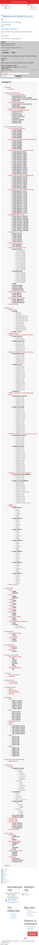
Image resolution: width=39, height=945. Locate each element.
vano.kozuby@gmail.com (13, 902)
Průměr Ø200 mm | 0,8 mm (19, 181)
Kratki (14, 849)
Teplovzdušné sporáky (15, 656)
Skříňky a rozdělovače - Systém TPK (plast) (21, 335)
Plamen (14, 661)
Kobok (14, 618)
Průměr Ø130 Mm (17, 131)
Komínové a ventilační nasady (17, 247)
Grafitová (22, 774)
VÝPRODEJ (8, 87)
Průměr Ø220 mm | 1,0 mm (19, 207)
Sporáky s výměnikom (15, 667)
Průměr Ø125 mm (17, 529)
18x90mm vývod (20, 390)
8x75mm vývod (20, 344)
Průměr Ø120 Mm (17, 130)
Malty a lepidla (13, 690)
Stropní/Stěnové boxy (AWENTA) (21, 474)
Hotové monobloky (14, 675)
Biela (21, 771)
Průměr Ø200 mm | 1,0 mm (19, 205)
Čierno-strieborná (21, 799)
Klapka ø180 (15, 754)
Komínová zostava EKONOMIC (17, 108)
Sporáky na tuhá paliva (11, 655)
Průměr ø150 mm (17, 236)
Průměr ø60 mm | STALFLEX (20, 216)
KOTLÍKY (14, 854)
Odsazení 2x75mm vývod (23, 492)
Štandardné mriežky (18, 768)
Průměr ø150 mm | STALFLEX (20, 225)
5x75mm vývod (20, 366)
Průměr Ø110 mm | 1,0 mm (19, 194)
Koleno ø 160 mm (17, 705)
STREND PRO (15, 836)
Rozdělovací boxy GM (18, 407)
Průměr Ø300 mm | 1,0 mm (19, 210)
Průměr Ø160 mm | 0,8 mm (19, 178)
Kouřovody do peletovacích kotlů (14, 759)
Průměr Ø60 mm (16, 293)
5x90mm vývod (20, 379)
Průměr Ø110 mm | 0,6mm (19, 155)
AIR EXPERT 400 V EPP (22, 316)
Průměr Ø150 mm (17, 540)
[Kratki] (3, 877)
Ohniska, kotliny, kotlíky (16, 850)
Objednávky (31, 915)
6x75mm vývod (20, 342)
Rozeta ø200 (15, 744)
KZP (13, 658)
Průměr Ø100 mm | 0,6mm (19, 153)
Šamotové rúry (16, 113)
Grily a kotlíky (9, 833)
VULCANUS (15, 847)
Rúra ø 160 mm (16, 716)
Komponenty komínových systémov (19, 110)
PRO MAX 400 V (20, 324)
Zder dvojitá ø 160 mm (18, 730)
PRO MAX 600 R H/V (21, 330)
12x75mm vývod (20, 347)
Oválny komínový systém (16, 243)
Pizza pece (8, 673)
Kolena (11, 699)
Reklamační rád (31, 927)
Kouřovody (8, 697)
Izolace (11, 504)
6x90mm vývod (20, 380)
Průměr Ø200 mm (17, 562)
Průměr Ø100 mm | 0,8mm (19, 183)
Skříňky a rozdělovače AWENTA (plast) (19, 473)
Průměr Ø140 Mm (21, 257)
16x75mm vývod (20, 349)
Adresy (29, 914)
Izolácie (11, 689)
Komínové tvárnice (17, 112)
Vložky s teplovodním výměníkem (18, 621)
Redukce (18, 514)
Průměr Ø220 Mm (21, 265)
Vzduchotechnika (14, 821)
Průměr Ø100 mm (17, 518)
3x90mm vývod (20, 363)
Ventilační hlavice (17, 271)
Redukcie (11, 722)
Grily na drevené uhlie (15, 841)
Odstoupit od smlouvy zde (32, 933)
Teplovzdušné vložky (14, 616)
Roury (17, 509)
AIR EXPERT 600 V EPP (22, 317)
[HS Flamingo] (5, 881)
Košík (13, 52)
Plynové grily (12, 835)
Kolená (18, 510)
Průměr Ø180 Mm (17, 136)
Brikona (14, 648)
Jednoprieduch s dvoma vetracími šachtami (24, 99)
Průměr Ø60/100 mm (18, 299)
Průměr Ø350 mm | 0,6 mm (19, 172)
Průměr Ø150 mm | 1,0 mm (19, 200)
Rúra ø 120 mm (16, 712)
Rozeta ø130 (15, 738)
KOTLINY (14, 855)
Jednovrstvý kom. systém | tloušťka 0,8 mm (21, 175)
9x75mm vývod (20, 346)
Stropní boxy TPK (17, 336)
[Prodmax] (4, 869)
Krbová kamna (9, 631)
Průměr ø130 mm (17, 235)
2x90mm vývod (20, 361)
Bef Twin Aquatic (21, 627)
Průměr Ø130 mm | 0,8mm (19, 186)
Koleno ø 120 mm (17, 701)
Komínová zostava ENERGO (16, 102)
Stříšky (14, 283)
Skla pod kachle (13, 820)
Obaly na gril (16, 858)
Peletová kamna (10, 645)
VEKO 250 (18, 314)
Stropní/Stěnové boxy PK (19, 435)
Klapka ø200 (15, 755)
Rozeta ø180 (15, 743)
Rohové (11, 594)
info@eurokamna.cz (12, 901)
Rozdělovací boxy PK (18, 446)
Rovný (17, 803)
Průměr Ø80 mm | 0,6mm (19, 152)
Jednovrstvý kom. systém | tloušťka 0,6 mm (21, 150)
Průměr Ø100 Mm (21, 252)
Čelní (10, 590)
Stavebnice (12, 676)
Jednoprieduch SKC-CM (18, 96)
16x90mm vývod (20, 388)
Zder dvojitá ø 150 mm (18, 729)
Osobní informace (32, 912)
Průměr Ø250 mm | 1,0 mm (19, 208)
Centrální (15, 311)
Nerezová (22, 776)
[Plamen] (4, 879)
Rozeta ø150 (15, 740)
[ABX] (3, 872)
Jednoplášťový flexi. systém (16, 214)
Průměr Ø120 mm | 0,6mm (19, 156)
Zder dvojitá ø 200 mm (18, 733)
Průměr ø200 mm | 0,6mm (19, 166)
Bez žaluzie (19, 770)
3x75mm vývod (20, 339)
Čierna (21, 773)
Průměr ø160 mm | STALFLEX (20, 227)
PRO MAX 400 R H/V (21, 328)
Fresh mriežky (16, 792)
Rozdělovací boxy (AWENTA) (20, 481)
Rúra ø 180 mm (16, 718)
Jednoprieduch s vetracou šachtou (22, 97)
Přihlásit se (35, 9)
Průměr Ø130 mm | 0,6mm (19, 158)
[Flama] (3, 882)
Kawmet (14, 620)
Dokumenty (14, 917)
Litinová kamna (13, 638)
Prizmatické (12, 609)
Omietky (11, 693)
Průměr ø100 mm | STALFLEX (20, 219)
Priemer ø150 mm (17, 826)
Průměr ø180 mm (17, 240)
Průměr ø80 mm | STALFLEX (20, 218)
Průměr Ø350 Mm (21, 269)
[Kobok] (3, 876)
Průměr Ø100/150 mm (18, 302)
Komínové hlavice (17, 249)
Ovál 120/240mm (17, 246)
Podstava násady (17, 285)
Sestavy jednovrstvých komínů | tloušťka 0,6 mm (23, 139)
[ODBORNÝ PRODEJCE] (1, 26)
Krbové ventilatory (14, 829)
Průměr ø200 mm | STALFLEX (20, 230)
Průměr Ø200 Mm (17, 137)
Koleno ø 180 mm (17, 707)
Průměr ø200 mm (17, 241)
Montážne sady (16, 123)
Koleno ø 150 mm (17, 704)
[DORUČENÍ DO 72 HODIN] (2, 19)
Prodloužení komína (18, 290)
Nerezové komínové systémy (13, 127)
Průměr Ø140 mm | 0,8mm (19, 188)
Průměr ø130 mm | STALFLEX (20, 222)
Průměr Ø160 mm (17, 551)
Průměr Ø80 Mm (20, 251)
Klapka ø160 (15, 752)
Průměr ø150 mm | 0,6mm (19, 161)
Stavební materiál (10, 687)
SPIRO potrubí (13, 506)
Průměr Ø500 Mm (21, 282)
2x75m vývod (19, 338)
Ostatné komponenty (18, 116)
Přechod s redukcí (17, 287)
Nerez (21, 807)
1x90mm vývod (20, 360)
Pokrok (14, 666)
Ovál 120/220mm (17, 244)
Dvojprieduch (16, 101)
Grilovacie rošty (16, 861)
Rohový (18, 809)
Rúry (10, 710)
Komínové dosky (17, 121)
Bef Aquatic (19, 626)
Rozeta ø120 (15, 737)
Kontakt (13, 918)
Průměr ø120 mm (17, 233)
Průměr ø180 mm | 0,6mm (19, 164)
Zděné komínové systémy (12, 93)
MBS (13, 664)
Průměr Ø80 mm (16, 294)
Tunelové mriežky (17, 801)
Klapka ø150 (15, 751)
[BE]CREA (8, 942)
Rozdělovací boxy (17, 364)
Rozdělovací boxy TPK (18, 341)
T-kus (17, 512)
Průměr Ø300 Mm (21, 268)
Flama (14, 634)
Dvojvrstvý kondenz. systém (17, 298)
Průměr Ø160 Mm (17, 134)
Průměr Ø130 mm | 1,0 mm (19, 197)
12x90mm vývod (20, 385)
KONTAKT (5, 36)
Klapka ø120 (15, 748)
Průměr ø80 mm (13, 761)
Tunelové (11, 602)
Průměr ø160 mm (17, 238)
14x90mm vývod (20, 386)
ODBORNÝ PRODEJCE (9, 29)
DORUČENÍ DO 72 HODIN (11, 22)
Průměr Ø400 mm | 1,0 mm (19, 213)
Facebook (26, 893)
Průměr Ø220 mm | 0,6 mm (19, 167)
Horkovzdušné (13, 646)
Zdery (10, 724)
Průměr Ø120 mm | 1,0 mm (19, 196)
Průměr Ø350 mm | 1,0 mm (19, 211)
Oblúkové (11, 605)
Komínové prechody (14, 721)
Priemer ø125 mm (17, 825)
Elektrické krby (9, 680)
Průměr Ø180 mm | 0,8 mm (19, 180)
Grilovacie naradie (17, 860)
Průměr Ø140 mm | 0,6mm (19, 159)
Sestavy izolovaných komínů (17, 128)
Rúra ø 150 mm (16, 715)
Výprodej (11, 89)
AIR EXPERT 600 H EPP (22, 320)
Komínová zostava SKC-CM (16, 94)
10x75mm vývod (20, 371)
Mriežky (11, 766)
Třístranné (12, 599)
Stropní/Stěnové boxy (18, 353)
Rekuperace (8, 308)
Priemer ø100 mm (17, 823)
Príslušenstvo (16, 118)
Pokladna (34, 8)
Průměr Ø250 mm (17, 573)
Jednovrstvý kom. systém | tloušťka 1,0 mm (21, 189)
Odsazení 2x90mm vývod (23, 503)
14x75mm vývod (20, 374)
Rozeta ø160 (15, 741)
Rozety (11, 735)
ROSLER (14, 839)
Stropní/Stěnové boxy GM (19, 396)
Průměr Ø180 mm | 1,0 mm (19, 203)
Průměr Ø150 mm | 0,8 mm (19, 177)
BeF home (15, 624)
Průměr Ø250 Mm (21, 266)
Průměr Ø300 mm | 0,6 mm (19, 170)
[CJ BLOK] (4, 871)
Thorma (14, 636)
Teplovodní (12, 649)
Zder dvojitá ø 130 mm (18, 727)
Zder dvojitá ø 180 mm (18, 732)
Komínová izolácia (17, 115)
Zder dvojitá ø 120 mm (18, 726)
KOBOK (14, 591)
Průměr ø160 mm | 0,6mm (19, 163)
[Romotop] (4, 874)
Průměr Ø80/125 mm (18, 301)
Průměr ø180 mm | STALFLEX (20, 229)
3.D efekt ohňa (13, 682)
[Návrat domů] (1, 78)
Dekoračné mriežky (17, 815)
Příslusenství (14, 78)
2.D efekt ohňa (13, 683)
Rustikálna (23, 779)
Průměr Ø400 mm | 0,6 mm (19, 174)
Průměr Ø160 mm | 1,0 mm (19, 202)
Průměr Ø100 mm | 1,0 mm (19, 192)
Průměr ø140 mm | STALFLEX (20, 224)
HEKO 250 (18, 313)
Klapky (18, 517)
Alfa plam (15, 663)
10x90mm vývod (20, 383)
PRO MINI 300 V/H (21, 327)
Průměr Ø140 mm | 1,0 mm (19, 199)
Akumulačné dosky (14, 692)
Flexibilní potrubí (14, 333)
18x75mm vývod (20, 350)
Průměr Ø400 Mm (21, 280)
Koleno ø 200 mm (17, 708)
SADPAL (7, 865)
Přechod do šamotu (17, 288)
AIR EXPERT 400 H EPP (22, 319)
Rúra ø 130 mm (16, 713)
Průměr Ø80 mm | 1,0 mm (19, 191)
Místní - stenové (13, 584)
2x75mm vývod (20, 357)
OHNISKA (14, 852)
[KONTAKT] (2, 33)
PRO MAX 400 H (20, 322)
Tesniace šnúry (13, 818)
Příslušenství (16, 391)
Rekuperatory (13, 309)
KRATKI (14, 615)
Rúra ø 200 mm (16, 719)
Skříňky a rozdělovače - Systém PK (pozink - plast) (23, 434)
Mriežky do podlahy (17, 817)
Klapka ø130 (15, 749)
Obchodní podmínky (13, 914)
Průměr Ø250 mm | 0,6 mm (19, 169)
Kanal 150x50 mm (17, 828)
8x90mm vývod (20, 382)
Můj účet (34, 6)
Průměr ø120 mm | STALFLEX (20, 221)
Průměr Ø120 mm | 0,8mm (19, 185)
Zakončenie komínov (18, 119)
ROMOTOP (15, 593)
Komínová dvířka (13, 304)
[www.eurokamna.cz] (17, 15)
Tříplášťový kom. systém (16, 232)
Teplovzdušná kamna (15, 633)
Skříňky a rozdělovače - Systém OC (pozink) (21, 352)
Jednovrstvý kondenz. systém (17, 291)
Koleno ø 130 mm (17, 702)
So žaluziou (19, 781)
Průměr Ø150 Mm (17, 133)
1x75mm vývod (20, 355)
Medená (22, 777)
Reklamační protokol (30, 929)
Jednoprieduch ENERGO (19, 107)
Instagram (26, 894)
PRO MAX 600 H (20, 325)
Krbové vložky (6, 78)
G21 (13, 838)
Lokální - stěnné (16, 331)
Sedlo (17, 515)
